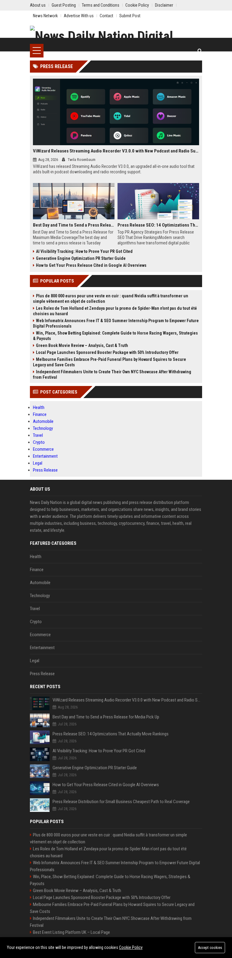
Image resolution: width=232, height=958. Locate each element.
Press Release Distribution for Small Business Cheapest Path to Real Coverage (121, 801)
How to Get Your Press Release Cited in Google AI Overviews (91, 265)
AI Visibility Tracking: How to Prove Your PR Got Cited (84, 251)
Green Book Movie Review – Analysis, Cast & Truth (82, 345)
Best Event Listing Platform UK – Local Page (71, 932)
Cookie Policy (131, 947)
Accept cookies (210, 947)
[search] (200, 50)
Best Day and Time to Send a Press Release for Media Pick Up (73, 225)
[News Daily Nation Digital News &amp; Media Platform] (116, 35)
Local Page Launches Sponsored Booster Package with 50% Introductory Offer (107, 352)
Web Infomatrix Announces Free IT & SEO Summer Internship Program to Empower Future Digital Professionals (116, 323)
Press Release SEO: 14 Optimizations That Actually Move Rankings (158, 225)
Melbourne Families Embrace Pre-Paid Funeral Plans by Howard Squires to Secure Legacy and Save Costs (109, 362)
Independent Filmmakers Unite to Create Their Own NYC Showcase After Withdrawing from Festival (112, 374)
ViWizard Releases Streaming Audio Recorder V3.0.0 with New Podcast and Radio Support (116, 151)
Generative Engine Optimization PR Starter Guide (81, 258)
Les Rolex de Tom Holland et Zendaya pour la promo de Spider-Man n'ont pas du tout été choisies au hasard (115, 311)
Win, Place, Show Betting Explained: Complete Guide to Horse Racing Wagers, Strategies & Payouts (115, 336)
